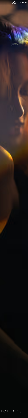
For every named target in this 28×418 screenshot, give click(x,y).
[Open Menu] (2, 2)
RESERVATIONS (23, 2)
